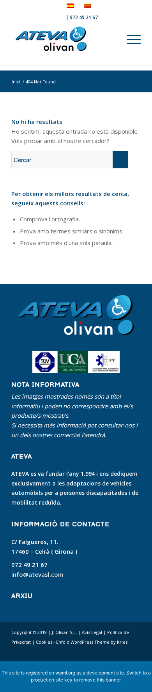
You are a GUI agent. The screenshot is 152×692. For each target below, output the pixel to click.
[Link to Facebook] (111, 651)
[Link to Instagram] (135, 651)
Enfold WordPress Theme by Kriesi (92, 642)
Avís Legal (92, 632)
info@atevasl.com (37, 574)
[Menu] (134, 39)
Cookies (44, 642)
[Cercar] (123, 39)
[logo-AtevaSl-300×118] (63, 39)
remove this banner (99, 680)
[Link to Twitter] (123, 651)
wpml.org (65, 673)
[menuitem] (123, 39)
